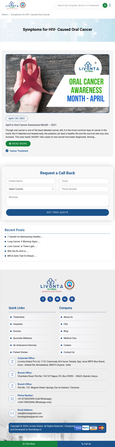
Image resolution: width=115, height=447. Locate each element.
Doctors (17, 331)
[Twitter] (50, 299)
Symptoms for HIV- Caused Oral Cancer (30, 14)
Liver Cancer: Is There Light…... (22, 246)
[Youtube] (57, 299)
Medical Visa (70, 338)
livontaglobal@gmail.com (30, 416)
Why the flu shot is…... (18, 251)
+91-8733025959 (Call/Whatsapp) (35, 398)
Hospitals (18, 324)
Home (5, 14)
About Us (68, 317)
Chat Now (30, 443)
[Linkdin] (65, 299)
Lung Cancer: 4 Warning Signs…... (24, 241)
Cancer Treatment (19, 151)
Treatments (18, 317)
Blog (66, 331)
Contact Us (69, 352)
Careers (67, 345)
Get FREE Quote (57, 212)
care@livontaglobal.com (30, 413)
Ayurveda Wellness (22, 338)
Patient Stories (20, 352)
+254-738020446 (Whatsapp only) (35, 402)
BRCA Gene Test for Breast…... (22, 256)
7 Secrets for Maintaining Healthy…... (25, 236)
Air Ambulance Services (24, 345)
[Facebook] (43, 299)
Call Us (87, 443)
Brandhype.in (35, 429)
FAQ (66, 324)
